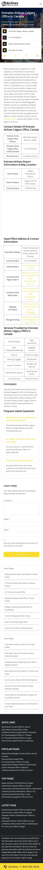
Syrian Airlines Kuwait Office (12, 759)
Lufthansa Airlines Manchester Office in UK (18, 791)
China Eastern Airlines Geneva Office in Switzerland (21, 789)
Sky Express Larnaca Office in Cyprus (16, 727)
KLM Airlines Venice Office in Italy (14, 730)
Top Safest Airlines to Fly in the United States (20, 645)
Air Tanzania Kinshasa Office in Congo (16, 738)
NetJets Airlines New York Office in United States (21, 575)
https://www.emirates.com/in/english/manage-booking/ (30, 320)
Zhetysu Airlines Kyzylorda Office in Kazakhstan (18, 608)
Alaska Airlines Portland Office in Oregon (17, 783)
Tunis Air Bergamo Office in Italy (17, 616)
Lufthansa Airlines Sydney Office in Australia (19, 732)
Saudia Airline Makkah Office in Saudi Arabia (19, 764)
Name (7, 519)
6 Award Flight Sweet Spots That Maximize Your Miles (21, 705)
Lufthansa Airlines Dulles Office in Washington (20, 824)
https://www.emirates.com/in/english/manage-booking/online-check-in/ (30, 278)
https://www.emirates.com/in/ (19, 44)
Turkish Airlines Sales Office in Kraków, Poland (20, 584)
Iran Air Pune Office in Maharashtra (19, 628)
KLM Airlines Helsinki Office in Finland (16, 786)
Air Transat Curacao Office (15, 592)
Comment (8, 500)
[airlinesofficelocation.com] (10, 4)
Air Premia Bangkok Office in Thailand (16, 735)
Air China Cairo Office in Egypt (13, 826)
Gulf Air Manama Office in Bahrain (15, 767)
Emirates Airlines (27, 22)
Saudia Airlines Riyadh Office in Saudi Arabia (19, 810)
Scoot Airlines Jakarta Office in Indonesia (17, 741)
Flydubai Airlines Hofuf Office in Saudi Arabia (19, 599)
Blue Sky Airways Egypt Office (16, 622)
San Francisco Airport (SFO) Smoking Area (21, 680)
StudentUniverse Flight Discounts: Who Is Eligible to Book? (21, 663)
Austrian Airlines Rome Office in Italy (16, 794)
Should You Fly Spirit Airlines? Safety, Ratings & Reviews (19, 687)
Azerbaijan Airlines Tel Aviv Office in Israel (18, 821)
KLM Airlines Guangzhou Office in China (17, 797)
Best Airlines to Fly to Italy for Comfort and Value (21, 672)
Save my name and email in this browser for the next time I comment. (21, 544)
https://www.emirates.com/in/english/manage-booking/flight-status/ (30, 294)
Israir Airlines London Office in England (17, 812)
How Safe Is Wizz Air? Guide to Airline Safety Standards (19, 654)
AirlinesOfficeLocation (10, 22)
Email (6, 530)
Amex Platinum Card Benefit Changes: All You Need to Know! (21, 696)
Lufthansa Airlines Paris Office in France (17, 770)
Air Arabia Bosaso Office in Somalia (15, 762)
